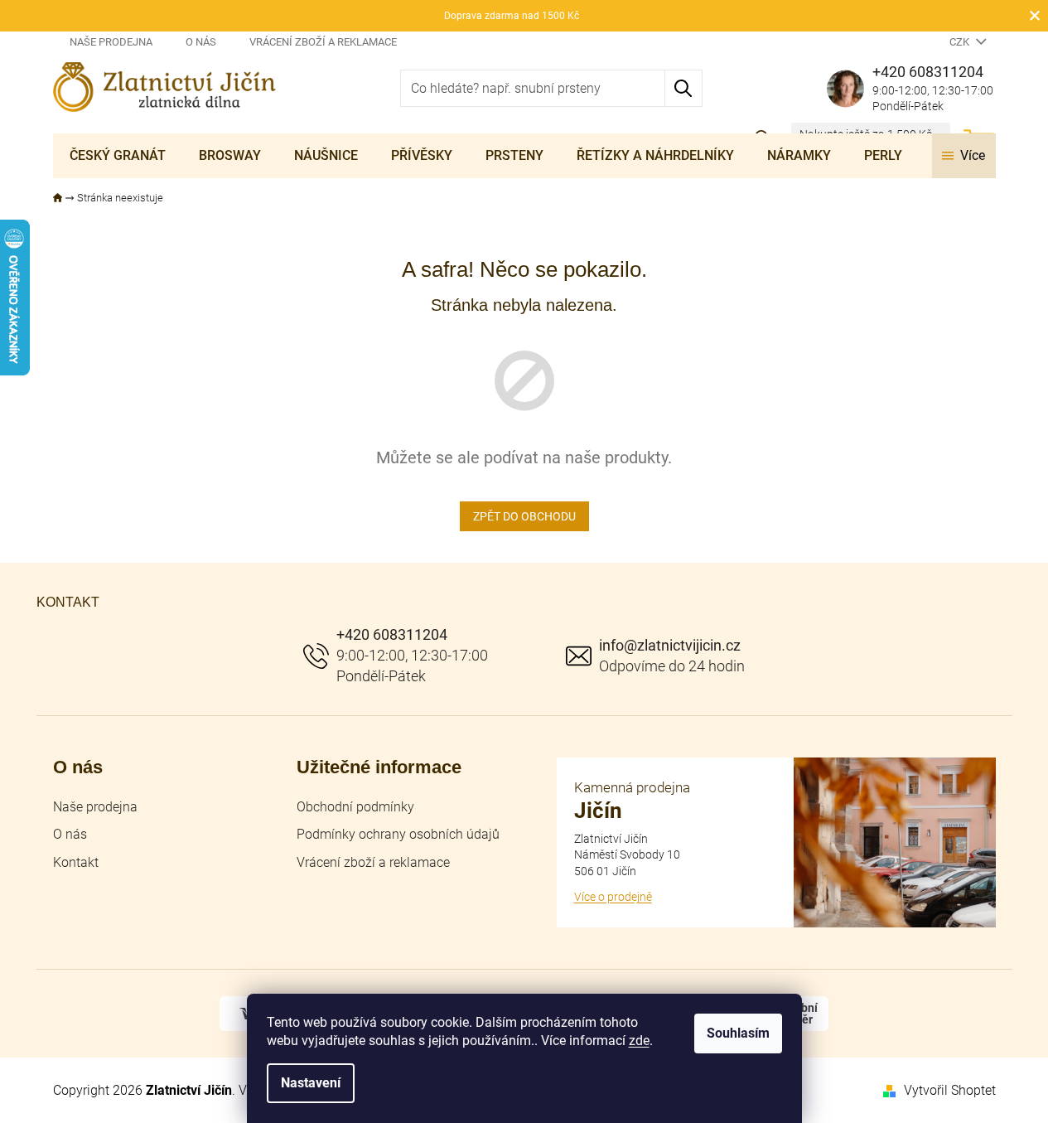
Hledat (684, 88)
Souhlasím (738, 1033)
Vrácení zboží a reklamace (323, 42)
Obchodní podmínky (355, 807)
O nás (201, 42)
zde (639, 1040)
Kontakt (76, 862)
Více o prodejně (613, 896)
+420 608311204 (391, 634)
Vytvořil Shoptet (950, 1090)
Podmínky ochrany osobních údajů (398, 834)
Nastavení (310, 1083)
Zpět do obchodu (524, 516)
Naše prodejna (111, 42)
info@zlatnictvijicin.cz (670, 645)
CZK (960, 42)
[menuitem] (117, 155)
